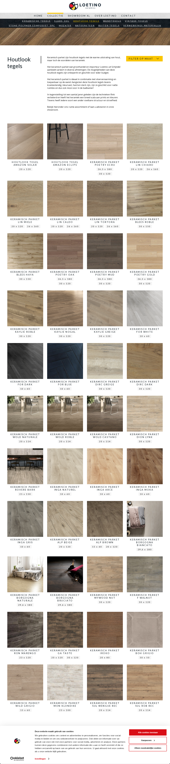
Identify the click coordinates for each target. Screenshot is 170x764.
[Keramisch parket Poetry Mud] (105, 259)
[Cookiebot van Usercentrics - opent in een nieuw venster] (17, 759)
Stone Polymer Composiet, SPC (32, 25)
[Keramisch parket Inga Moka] (145, 472)
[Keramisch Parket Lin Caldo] (65, 205)
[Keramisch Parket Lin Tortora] (105, 205)
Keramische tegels (36, 21)
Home (38, 15)
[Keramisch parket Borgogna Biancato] (145, 526)
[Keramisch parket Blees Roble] (145, 205)
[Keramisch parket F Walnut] (145, 580)
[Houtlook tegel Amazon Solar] (25, 147)
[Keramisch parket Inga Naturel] (65, 472)
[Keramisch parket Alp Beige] (65, 525)
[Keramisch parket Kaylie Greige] (105, 314)
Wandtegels (112, 21)
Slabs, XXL (61, 21)
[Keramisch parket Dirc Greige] (105, 367)
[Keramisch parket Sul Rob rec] (145, 688)
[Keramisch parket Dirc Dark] (145, 367)
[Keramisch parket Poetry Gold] (145, 259)
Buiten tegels (109, 25)
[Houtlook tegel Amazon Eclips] (65, 147)
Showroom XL (79, 15)
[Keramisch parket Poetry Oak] (65, 259)
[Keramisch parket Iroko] (105, 636)
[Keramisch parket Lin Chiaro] (145, 147)
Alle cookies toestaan (148, 732)
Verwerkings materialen (142, 25)
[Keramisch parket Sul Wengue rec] (105, 688)
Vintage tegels (136, 21)
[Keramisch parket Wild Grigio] (25, 688)
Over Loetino (106, 15)
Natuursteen (85, 25)
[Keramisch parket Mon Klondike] (65, 688)
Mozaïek (65, 25)
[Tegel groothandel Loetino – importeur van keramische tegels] (85, 6)
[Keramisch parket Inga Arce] (105, 472)
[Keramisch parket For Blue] (65, 367)
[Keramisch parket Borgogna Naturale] (25, 582)
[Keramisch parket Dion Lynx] (145, 420)
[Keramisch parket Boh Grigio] (145, 636)
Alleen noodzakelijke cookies (147, 748)
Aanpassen (146, 740)
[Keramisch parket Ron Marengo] (25, 636)
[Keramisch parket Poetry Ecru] (105, 150)
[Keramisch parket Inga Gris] (25, 525)
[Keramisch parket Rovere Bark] (25, 472)
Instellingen (40, 759)
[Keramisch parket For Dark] (25, 367)
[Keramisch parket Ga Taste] (65, 636)
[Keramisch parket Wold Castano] (105, 420)
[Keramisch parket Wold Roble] (65, 420)
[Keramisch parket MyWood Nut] (105, 580)
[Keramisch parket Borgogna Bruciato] (65, 582)
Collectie (55, 15)
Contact (128, 15)
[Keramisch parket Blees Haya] (25, 257)
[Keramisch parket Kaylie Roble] (25, 314)
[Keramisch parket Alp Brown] (105, 525)
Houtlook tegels (86, 21)
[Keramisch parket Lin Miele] (25, 205)
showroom (52, 109)
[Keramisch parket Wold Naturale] (25, 420)
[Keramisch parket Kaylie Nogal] (65, 314)
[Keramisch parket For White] (145, 314)
